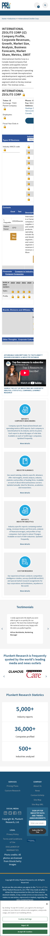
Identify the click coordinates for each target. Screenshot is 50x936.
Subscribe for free (37, 831)
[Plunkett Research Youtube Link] (19, 814)
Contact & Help (37, 795)
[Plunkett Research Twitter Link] (10, 814)
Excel (13, 212)
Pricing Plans (12, 786)
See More (14, 236)
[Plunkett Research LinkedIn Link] (5, 814)
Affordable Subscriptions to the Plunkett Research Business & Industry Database (23, 356)
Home (4, 18)
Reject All (25, 925)
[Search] (45, 5)
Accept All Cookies (25, 932)
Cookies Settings (25, 919)
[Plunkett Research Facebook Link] (15, 814)
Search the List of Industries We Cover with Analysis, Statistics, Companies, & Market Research (23, 390)
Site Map (37, 799)
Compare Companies (14, 274)
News (37, 790)
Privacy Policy (13, 834)
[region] (25, 918)
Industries (12, 18)
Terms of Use (41, 887)
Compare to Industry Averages (28, 271)
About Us (38, 786)
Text (19, 212)
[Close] (47, 904)
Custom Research (12, 790)
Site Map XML (37, 804)
